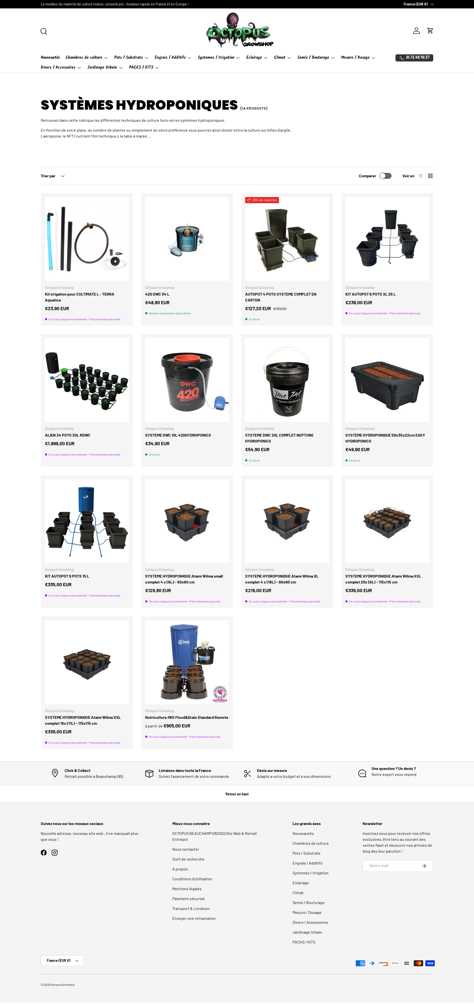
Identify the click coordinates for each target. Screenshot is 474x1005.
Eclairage (254, 58)
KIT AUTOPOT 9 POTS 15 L (67, 576)
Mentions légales (187, 888)
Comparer (367, 175)
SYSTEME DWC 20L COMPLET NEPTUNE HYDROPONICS (279, 438)
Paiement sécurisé (188, 898)
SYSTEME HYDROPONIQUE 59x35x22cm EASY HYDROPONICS (385, 438)
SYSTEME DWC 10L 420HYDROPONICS (178, 435)
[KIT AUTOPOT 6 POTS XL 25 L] (387, 239)
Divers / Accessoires (58, 67)
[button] (430, 30)
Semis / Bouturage (313, 58)
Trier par (48, 175)
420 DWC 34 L (157, 294)
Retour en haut (237, 794)
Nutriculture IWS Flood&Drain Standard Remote (186, 717)
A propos (180, 868)
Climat (279, 58)
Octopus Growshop (62, 984)
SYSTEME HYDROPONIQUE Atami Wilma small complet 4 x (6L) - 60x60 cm (184, 579)
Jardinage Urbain (102, 67)
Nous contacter (185, 849)
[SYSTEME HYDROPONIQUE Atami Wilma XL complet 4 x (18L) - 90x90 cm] (287, 521)
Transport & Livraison (191, 908)
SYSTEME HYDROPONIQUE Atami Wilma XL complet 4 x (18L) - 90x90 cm (281, 579)
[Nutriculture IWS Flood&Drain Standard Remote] (187, 662)
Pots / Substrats (128, 58)
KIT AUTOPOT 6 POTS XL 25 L (370, 294)
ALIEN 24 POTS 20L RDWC (67, 435)
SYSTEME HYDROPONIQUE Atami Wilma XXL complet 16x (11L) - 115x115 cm (83, 720)
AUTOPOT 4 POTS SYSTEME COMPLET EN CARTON (280, 297)
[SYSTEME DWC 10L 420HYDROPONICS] (187, 380)
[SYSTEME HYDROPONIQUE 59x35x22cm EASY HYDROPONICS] (387, 380)
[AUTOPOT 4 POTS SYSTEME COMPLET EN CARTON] (287, 239)
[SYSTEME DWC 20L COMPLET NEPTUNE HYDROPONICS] (287, 380)
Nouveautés (50, 58)
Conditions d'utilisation (192, 878)
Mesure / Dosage (355, 58)
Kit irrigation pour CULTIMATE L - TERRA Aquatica (79, 297)
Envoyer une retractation (194, 918)
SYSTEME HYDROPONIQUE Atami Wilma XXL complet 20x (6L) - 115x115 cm (383, 579)
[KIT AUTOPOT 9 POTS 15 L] (87, 521)
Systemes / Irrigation (216, 58)
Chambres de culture (84, 58)
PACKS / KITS (141, 67)
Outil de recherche (188, 859)
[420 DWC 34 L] (187, 239)
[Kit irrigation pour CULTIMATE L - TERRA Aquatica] (87, 239)
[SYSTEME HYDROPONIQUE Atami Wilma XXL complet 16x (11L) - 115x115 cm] (87, 662)
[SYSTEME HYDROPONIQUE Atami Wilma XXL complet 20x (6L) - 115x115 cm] (387, 521)
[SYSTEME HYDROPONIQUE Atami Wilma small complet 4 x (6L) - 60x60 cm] (187, 521)
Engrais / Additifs (170, 58)
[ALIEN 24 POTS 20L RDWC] (87, 380)
